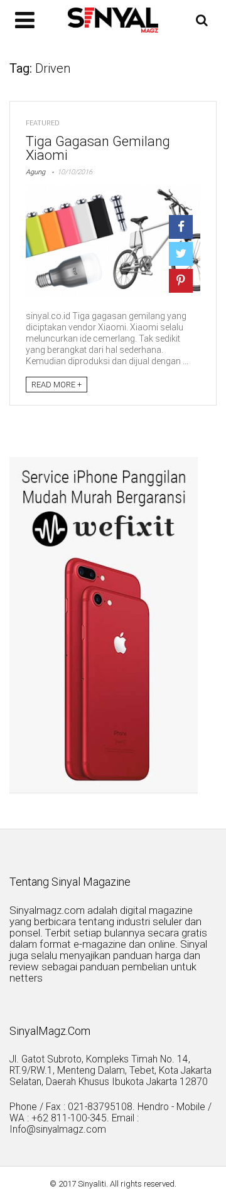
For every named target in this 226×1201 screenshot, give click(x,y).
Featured (43, 123)
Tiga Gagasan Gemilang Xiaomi (98, 148)
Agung (35, 172)
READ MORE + (56, 384)
